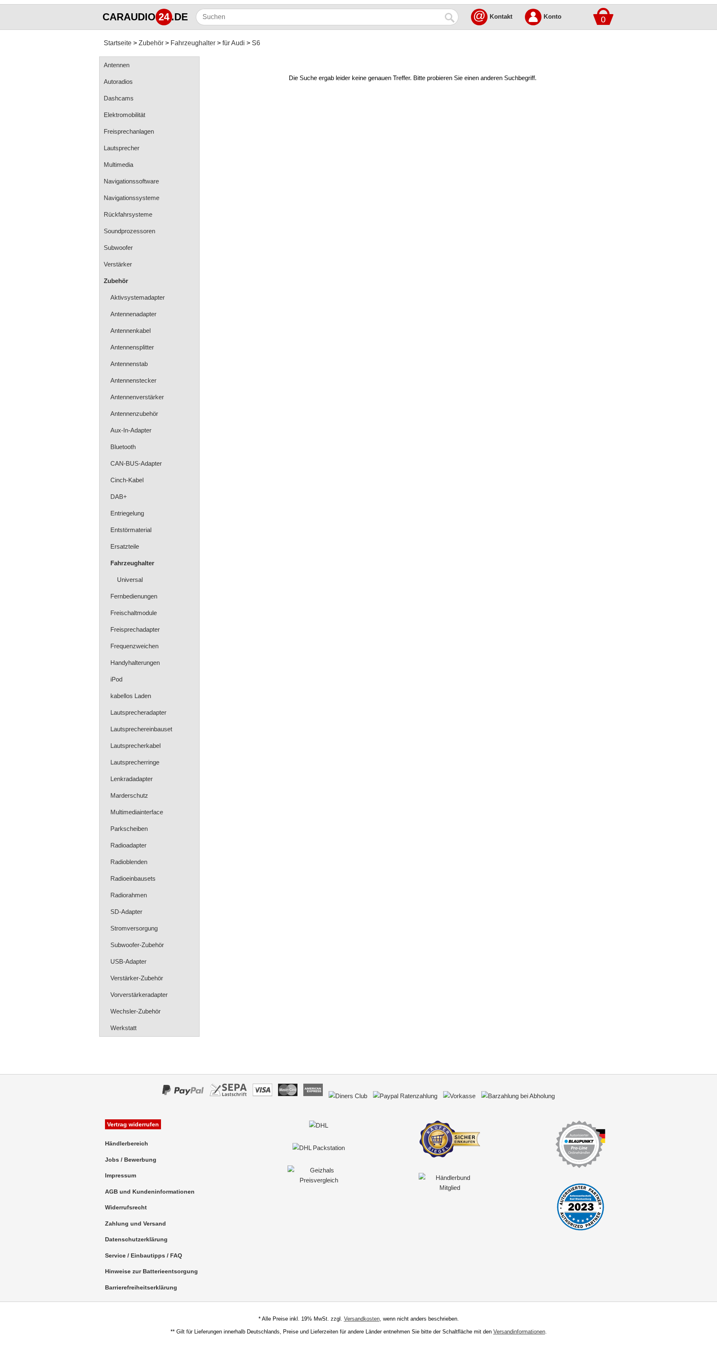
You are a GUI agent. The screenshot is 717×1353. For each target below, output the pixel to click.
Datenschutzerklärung (136, 1239)
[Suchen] (450, 17)
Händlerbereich (126, 1143)
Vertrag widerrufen (133, 1124)
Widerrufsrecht (126, 1207)
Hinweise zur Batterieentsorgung (151, 1271)
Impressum (120, 1175)
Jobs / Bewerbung (130, 1159)
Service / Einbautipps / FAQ (143, 1255)
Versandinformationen (519, 1332)
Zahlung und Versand (135, 1223)
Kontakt (501, 16)
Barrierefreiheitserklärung (141, 1287)
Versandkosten (362, 1319)
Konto (552, 16)
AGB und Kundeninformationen (150, 1191)
